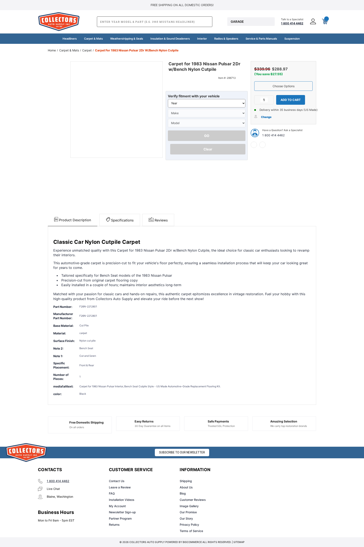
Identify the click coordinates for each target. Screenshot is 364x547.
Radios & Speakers (226, 38)
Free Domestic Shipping (86, 422)
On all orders (76, 427)
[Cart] (324, 21)
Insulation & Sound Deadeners (170, 38)
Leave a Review (120, 487)
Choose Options (283, 86)
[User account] (312, 21)
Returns (114, 524)
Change (266, 117)
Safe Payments (218, 421)
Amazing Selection (283, 421)
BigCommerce (192, 542)
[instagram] (267, 470)
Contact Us (116, 481)
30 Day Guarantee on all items (152, 426)
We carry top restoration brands (288, 426)
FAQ (112, 493)
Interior (202, 38)
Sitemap (239, 542)
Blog (183, 493)
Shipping (186, 481)
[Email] (262, 145)
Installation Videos (121, 499)
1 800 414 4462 (273, 135)
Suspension (292, 38)
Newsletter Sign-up (122, 512)
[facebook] (254, 145)
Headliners (70, 38)
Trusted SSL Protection (221, 426)
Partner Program (120, 518)
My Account (117, 506)
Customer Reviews (193, 499)
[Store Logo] (26, 452)
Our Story (186, 518)
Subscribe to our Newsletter (182, 452)
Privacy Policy (189, 524)
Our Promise (188, 512)
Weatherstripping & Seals (126, 38)
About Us (186, 487)
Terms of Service (191, 531)
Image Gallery (189, 506)
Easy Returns (144, 421)
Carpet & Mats (93, 38)
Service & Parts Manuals (261, 38)
